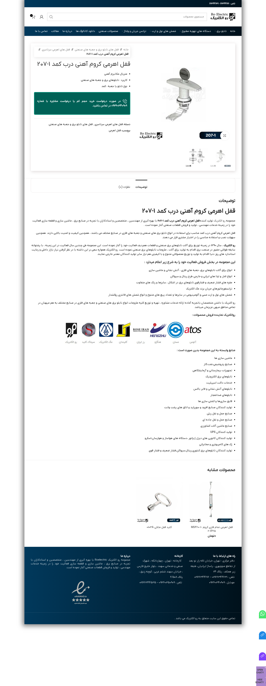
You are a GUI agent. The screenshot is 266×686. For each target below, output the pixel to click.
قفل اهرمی (115, 130)
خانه (125, 49)
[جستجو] (51, 17)
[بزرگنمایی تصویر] (224, 135)
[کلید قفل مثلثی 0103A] (159, 500)
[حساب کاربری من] (41, 16)
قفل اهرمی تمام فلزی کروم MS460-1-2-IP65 (212, 529)
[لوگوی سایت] (223, 16)
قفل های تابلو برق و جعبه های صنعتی (97, 49)
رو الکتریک (219, 221)
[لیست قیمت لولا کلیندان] (262, 658)
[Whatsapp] (262, 616)
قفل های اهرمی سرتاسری (56, 49)
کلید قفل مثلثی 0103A (159, 527)
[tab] (141, 185)
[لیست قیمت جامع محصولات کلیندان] (262, 637)
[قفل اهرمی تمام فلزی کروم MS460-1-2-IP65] (211, 500)
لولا (217, 276)
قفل (224, 276)
